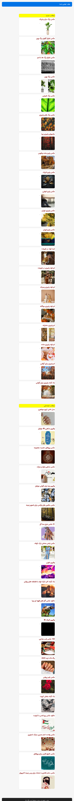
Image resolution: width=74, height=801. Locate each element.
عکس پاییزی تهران (48, 210)
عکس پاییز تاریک (49, 172)
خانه (68, 4)
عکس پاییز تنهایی (48, 191)
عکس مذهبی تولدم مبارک (46, 467)
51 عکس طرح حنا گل (47, 524)
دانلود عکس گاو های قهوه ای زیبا (43, 600)
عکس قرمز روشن (49, 677)
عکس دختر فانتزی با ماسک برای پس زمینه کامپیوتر (37, 773)
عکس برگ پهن (49, 76)
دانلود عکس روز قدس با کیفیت (44, 715)
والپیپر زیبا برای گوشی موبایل (45, 486)
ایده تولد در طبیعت (48, 249)
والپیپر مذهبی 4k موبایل (46, 428)
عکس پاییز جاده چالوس (46, 153)
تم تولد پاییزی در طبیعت (46, 268)
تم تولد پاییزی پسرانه (47, 287)
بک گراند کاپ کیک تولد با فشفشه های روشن (39, 581)
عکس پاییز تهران (49, 229)
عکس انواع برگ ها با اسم (46, 57)
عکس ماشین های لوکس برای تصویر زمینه (40, 505)
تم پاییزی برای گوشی (47, 363)
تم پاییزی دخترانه (49, 325)
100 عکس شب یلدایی (47, 639)
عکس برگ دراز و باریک (47, 19)
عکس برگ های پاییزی (47, 115)
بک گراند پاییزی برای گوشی (45, 382)
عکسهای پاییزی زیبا (48, 134)
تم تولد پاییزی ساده (48, 344)
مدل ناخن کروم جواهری (46, 409)
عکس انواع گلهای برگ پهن (45, 38)
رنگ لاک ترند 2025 (48, 658)
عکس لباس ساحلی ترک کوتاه (45, 543)
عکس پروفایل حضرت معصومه (44, 447)
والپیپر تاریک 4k (49, 620)
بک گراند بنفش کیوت (47, 696)
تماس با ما (63, 4)
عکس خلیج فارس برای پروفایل (44, 754)
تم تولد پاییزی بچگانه (47, 306)
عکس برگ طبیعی (48, 96)
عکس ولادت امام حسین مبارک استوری (41, 734)
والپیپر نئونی (50, 562)
